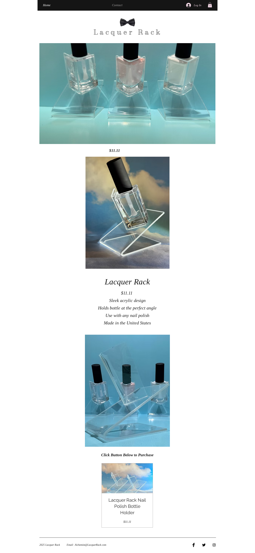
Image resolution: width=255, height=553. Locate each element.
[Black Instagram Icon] (214, 545)
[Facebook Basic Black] (194, 545)
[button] (210, 4)
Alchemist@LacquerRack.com (90, 544)
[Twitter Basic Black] (204, 545)
